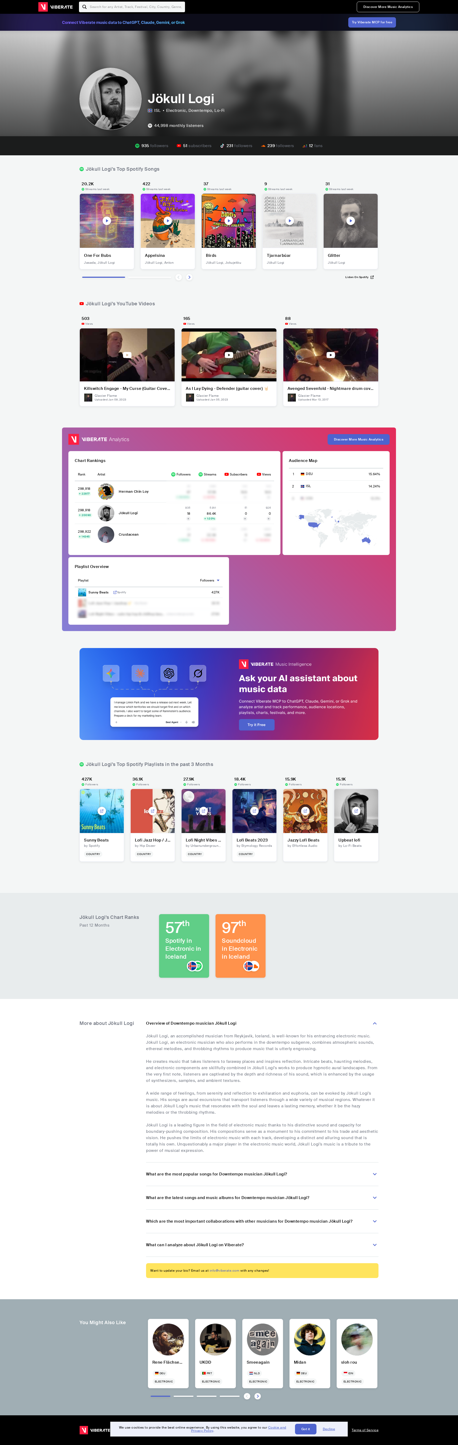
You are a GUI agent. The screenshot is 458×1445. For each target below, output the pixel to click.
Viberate (55, 7)
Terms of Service (365, 1430)
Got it (305, 1429)
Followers (184, 474)
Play (107, 221)
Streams (210, 474)
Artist (101, 474)
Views (266, 474)
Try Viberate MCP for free (372, 22)
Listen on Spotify (357, 277)
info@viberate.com (225, 1270)
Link (115, 592)
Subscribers (238, 474)
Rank (81, 474)
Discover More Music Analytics (388, 7)
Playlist (83, 580)
